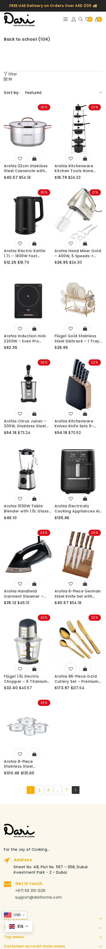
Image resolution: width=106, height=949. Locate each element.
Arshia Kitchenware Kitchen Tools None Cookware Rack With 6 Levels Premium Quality (77, 169)
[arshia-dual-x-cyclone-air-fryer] (71, 498)
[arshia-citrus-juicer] (20, 414)
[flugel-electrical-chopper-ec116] (20, 669)
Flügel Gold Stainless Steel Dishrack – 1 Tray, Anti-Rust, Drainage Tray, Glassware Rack (77, 339)
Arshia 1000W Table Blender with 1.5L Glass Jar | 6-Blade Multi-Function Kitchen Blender (26, 509)
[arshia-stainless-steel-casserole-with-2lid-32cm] (20, 158)
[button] (98, 19)
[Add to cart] (34, 158)
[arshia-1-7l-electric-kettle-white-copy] (20, 243)
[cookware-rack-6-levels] (71, 158)
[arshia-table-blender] (20, 498)
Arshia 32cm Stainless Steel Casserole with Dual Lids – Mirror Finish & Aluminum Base (27, 169)
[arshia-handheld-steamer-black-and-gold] (20, 584)
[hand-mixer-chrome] (71, 243)
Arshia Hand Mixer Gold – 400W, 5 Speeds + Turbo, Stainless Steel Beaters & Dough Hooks (78, 254)
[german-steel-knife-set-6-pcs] (71, 584)
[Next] (76, 790)
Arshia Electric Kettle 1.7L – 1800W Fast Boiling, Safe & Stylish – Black (27, 254)
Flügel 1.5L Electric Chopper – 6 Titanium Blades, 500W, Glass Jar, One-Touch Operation (25, 679)
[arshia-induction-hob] (20, 328)
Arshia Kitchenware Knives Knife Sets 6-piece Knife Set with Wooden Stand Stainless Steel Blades (76, 424)
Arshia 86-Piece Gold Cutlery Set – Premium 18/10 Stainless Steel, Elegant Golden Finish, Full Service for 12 (77, 679)
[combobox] (15, 915)
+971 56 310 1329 (30, 890)
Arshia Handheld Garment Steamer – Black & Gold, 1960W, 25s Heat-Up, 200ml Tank (24, 594)
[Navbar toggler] (65, 19)
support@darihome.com (38, 897)
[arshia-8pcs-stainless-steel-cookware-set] (20, 754)
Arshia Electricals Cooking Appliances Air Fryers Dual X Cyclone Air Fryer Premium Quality (78, 509)
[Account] (74, 19)
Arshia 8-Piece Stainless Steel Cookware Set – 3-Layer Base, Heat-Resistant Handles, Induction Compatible (26, 764)
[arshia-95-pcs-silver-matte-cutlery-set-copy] (71, 669)
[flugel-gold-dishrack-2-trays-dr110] (71, 328)
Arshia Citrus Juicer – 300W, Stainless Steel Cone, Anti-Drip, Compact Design (25, 424)
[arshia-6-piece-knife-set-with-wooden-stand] (71, 414)
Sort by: (12, 92)
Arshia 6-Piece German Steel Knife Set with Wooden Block (78, 594)
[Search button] (80, 19)
